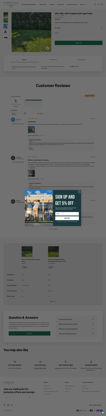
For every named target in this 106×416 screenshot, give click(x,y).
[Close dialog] (79, 192)
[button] (102, 412)
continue (67, 218)
